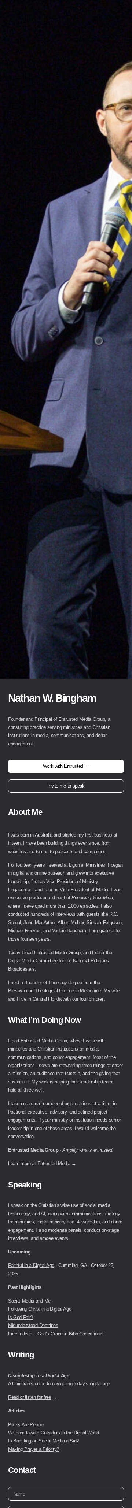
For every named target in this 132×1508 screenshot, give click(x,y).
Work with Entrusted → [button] (66, 766)
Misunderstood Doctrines (33, 1325)
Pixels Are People (26, 1424)
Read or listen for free (29, 1397)
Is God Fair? (20, 1317)
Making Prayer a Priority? (33, 1449)
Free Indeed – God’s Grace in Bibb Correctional (55, 1334)
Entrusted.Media (53, 1163)
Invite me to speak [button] (65, 786)
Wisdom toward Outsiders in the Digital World (53, 1432)
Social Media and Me (29, 1301)
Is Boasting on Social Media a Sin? (43, 1441)
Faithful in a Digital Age (31, 1265)
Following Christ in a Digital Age (39, 1309)
